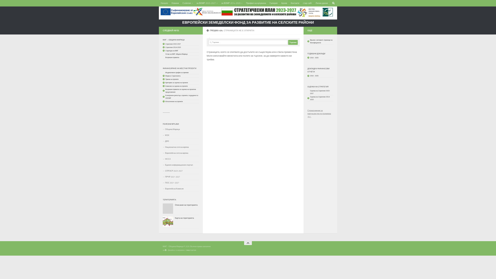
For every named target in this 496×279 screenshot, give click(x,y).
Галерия (274, 3)
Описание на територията (186, 205)
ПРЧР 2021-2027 (172, 177)
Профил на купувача (256, 3)
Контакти (295, 3)
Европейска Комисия (174, 189)
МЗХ (167, 135)
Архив (284, 3)
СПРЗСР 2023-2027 (174, 171)
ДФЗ (167, 141)
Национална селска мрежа (177, 147)
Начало (164, 3)
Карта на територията (184, 218)
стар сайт (307, 3)
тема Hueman (191, 250)
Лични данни (322, 3)
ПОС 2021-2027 (172, 183)
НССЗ (168, 159)
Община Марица (172, 129)
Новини (175, 3)
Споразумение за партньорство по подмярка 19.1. (319, 113)
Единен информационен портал (179, 165)
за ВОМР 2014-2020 (231, 3)
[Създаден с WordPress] (165, 250)
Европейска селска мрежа (176, 153)
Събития (187, 3)
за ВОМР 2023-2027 (206, 3)
